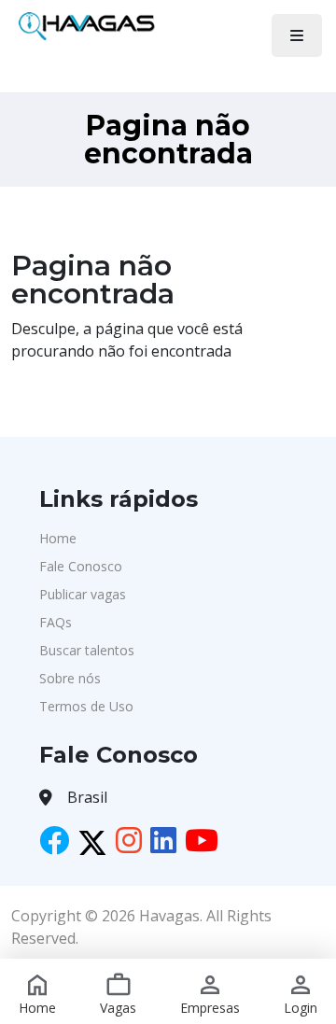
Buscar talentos (86, 650)
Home (58, 538)
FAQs (55, 622)
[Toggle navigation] (297, 35)
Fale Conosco (80, 566)
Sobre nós (70, 678)
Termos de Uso (86, 706)
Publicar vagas (82, 594)
